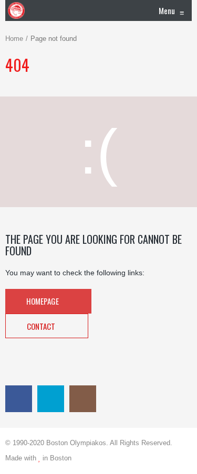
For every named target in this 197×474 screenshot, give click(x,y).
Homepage (43, 301)
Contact (42, 326)
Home (14, 38)
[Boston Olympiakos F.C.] (16, 10)
